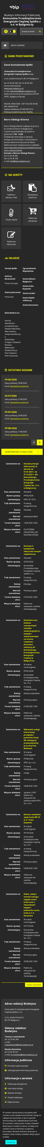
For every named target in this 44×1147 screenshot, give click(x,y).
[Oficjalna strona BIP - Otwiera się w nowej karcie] (14, 7)
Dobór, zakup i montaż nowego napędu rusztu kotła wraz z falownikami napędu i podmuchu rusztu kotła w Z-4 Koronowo (31, 905)
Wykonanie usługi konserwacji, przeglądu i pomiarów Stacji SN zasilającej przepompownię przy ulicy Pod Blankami (32, 739)
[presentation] (34, 442)
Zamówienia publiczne (19, 386)
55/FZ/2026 (11, 395)
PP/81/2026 (11, 412)
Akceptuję (12, 1142)
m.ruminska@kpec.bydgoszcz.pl (24, 1054)
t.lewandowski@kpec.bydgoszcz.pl (19, 1045)
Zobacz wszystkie (35, 985)
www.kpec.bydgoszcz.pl (13, 88)
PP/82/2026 (11, 379)
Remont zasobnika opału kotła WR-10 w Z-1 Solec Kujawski (32, 818)
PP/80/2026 (11, 428)
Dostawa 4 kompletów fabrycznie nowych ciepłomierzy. (32, 550)
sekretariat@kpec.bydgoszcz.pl (23, 91)
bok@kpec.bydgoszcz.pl (20, 161)
